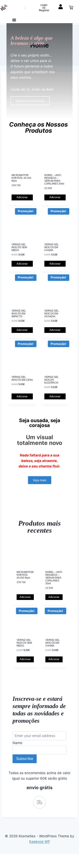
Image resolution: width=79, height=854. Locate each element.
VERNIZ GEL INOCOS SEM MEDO (19, 247)
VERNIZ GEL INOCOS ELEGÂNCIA (51, 380)
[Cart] (71, 7)
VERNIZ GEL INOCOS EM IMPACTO (19, 313)
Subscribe (24, 758)
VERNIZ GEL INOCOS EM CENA (22, 378)
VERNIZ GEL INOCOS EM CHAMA (51, 247)
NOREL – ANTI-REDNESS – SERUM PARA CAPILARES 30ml (54, 179)
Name (17, 743)
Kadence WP (39, 842)
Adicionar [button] (22, 197)
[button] (14, 20)
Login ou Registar (44, 7)
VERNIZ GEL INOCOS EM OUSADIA (51, 313)
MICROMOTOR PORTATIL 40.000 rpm (21, 178)
